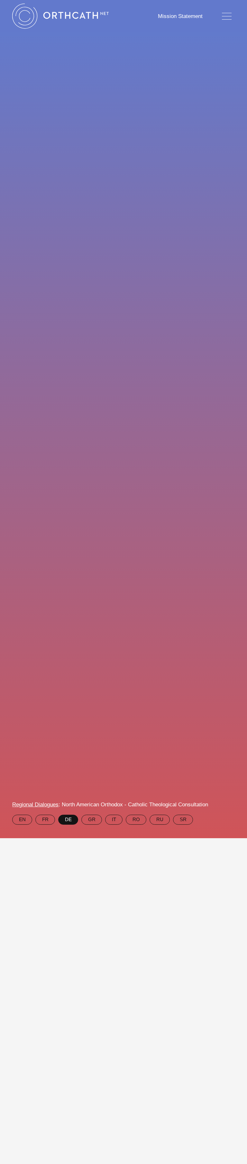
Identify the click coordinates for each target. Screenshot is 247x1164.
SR (183, 819)
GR (92, 819)
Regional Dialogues (35, 805)
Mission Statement (180, 16)
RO (136, 819)
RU (159, 819)
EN (22, 819)
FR (45, 819)
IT (114, 819)
